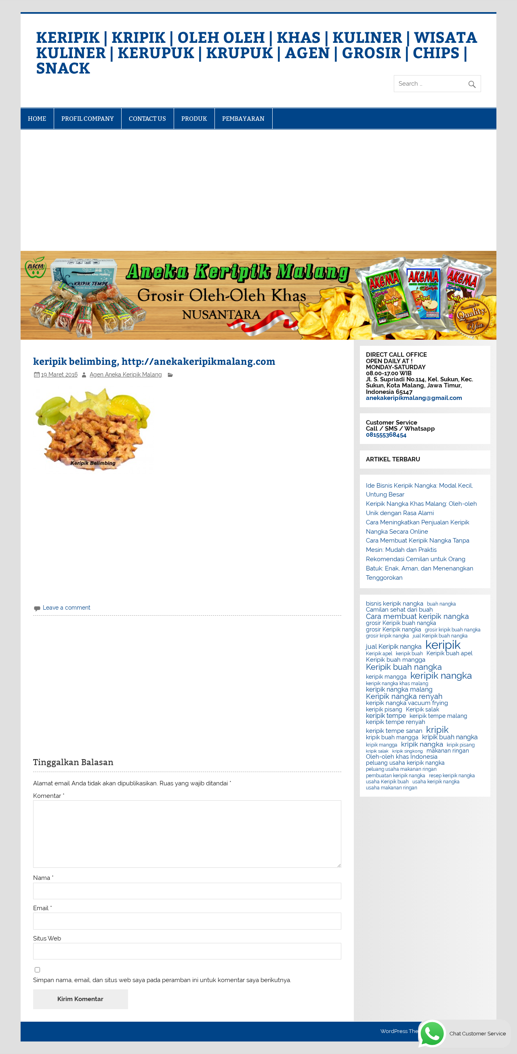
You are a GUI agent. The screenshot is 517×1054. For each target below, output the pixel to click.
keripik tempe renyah (395, 722)
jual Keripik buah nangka (440, 635)
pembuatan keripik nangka (395, 775)
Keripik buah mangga (395, 660)
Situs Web (47, 939)
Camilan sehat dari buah (399, 610)
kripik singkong (407, 751)
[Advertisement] (258, 190)
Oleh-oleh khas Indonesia (401, 757)
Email (42, 908)
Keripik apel (379, 653)
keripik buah (409, 653)
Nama (43, 878)
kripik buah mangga (392, 738)
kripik (437, 729)
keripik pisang (384, 710)
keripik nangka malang (399, 689)
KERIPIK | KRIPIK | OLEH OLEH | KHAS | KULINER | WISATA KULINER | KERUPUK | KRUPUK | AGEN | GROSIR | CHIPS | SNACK (256, 52)
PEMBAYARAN (243, 118)
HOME (37, 118)
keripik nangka (441, 675)
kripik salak (377, 751)
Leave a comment (66, 607)
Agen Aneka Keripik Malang (126, 374)
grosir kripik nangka (387, 635)
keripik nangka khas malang (397, 683)
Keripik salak (422, 710)
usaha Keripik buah (387, 781)
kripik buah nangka (450, 737)
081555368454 (386, 434)
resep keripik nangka (452, 775)
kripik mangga (381, 745)
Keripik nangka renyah (404, 696)
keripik (443, 644)
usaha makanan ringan (391, 787)
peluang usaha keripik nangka (405, 763)
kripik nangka (422, 744)
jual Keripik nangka (394, 647)
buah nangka (441, 604)
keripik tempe (386, 716)
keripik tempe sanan (394, 731)
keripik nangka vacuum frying (407, 703)
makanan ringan (448, 751)
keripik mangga (386, 677)
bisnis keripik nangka (394, 604)
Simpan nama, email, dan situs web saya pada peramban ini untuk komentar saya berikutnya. (162, 980)
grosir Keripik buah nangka (401, 623)
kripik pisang (461, 745)
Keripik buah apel (450, 653)
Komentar (49, 796)
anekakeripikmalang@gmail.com (414, 398)
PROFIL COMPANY (87, 118)
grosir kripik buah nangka (453, 629)
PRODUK (194, 118)
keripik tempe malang (438, 716)
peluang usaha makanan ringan (401, 769)
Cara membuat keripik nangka (417, 616)
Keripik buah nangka (404, 667)
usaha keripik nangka (436, 781)
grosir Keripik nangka (393, 630)
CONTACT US (147, 118)
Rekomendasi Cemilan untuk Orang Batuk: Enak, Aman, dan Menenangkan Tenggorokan (419, 568)
